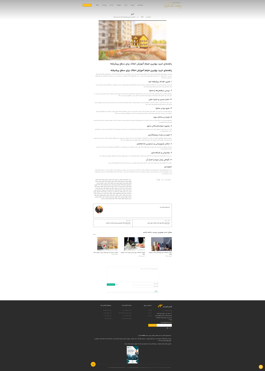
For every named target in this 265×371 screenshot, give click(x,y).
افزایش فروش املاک (98, 186)
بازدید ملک (122, 188)
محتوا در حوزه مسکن (108, 193)
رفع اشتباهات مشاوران (101, 192)
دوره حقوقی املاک (107, 313)
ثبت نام (111, 5)
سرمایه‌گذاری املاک (127, 316)
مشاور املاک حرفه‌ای (110, 195)
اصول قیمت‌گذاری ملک (109, 186)
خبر (137, 17)
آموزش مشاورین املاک (126, 318)
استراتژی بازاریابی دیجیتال (120, 186)
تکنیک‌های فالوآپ (118, 190)
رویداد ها (104, 5)
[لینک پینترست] (157, 180)
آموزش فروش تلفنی (127, 183)
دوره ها (132, 5)
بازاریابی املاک (128, 188)
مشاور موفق (103, 195)
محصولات (119, 5)
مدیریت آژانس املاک (98, 193)
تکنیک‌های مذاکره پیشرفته (108, 190)
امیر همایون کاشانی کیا (165, 207)
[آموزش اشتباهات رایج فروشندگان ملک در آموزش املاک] (161, 244)
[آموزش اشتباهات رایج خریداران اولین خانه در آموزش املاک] (134, 244)
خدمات (125, 5)
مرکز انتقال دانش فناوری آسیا (154, 367)
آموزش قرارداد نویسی (108, 183)
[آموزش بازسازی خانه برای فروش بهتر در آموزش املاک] (107, 244)
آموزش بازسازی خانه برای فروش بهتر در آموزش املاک (105, 252)
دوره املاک (117, 192)
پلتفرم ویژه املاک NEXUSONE (125, 313)
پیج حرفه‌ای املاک (107, 188)
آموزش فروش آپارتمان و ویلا (111, 181)
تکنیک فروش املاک (127, 190)
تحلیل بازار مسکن (99, 188)
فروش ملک (124, 193)
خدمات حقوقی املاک (126, 310)
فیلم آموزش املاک (117, 193)
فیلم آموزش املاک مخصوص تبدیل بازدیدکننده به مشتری (118, 223)
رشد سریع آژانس (110, 192)
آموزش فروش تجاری (99, 181)
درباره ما (150, 313)
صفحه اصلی (140, 5)
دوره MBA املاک (107, 316)
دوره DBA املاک (107, 318)
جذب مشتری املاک (124, 192)
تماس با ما (149, 316)
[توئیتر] (159, 180)
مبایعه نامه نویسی (107, 310)
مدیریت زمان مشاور (127, 195)
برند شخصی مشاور (115, 188)
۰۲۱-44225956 (87, 5)
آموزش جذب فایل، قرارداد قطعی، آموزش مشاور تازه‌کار (111, 179)
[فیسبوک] (162, 180)
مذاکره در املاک (119, 195)
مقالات (150, 310)
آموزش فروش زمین (118, 183)
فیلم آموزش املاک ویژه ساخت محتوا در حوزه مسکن (158, 223)
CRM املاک (125, 179)
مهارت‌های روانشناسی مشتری (108, 198)
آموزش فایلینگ (120, 181)
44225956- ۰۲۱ (166, 311)
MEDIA (97, 5)
